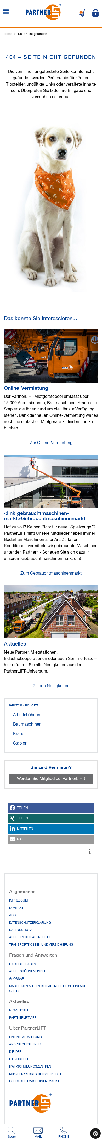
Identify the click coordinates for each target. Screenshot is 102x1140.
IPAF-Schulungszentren (30, 1066)
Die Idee (15, 1052)
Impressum (18, 900)
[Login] (95, 12)
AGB (12, 915)
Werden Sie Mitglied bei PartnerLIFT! (51, 779)
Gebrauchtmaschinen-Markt (34, 1081)
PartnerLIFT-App (23, 1017)
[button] (51, 808)
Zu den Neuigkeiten (51, 686)
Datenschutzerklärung (30, 922)
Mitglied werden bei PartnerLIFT (36, 1074)
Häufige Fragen (22, 964)
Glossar (16, 979)
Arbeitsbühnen (26, 715)
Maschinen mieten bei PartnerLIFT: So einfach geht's (48, 989)
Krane (18, 734)
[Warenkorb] (82, 12)
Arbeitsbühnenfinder (27, 971)
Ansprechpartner (25, 1044)
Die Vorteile (19, 1059)
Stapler (19, 743)
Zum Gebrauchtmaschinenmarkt (51, 573)
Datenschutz (20, 930)
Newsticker (19, 1010)
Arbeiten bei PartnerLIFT (30, 937)
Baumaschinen (27, 724)
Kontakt (16, 908)
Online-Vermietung (26, 388)
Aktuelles (15, 644)
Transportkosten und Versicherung (41, 944)
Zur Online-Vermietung (51, 443)
